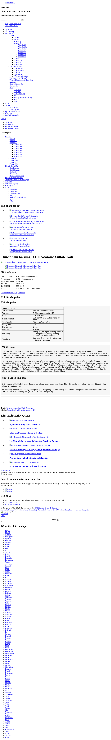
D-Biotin (17, 37)
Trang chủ (8, 29)
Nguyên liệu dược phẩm (55, 510)
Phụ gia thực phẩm (16, 66)
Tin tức (7, 105)
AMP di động (52, 508)
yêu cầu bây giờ (6, 485)
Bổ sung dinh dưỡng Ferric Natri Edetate (28, 466)
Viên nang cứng (19, 94)
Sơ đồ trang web (40, 508)
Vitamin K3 (18, 64)
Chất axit (17, 72)
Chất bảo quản (19, 70)
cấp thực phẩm (84, 510)
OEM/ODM (42, 510)
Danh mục (21, 293)
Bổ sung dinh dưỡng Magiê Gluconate (23, 218)
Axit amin (13, 82)
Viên (15, 101)
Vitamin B (17, 43)
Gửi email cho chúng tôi (9, 293)
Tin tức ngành (14, 109)
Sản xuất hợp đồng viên (18, 240)
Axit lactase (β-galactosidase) (19, 246)
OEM (11, 88)
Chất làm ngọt (19, 68)
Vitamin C (17, 59)
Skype (3, 516)
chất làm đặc (18, 74)
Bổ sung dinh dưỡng (21, 76)
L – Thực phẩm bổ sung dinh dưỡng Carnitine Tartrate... (35, 441)
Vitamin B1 (22, 45)
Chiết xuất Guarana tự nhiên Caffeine (26, 433)
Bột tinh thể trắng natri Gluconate (25, 424)
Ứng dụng (8, 113)
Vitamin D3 (18, 60)
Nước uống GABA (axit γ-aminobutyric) (21, 410)
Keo (15, 99)
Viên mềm (17, 90)
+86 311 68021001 (11, 502)
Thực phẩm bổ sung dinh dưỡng (26, 510)
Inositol (16, 39)
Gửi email (4, 514)
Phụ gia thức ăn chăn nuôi (18, 78)
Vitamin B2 (22, 49)
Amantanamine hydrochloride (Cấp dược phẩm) (26, 223)
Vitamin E (17, 62)
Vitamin (12, 35)
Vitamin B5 (22, 53)
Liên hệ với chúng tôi (12, 111)
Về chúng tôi (9, 31)
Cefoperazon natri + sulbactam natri (22, 235)
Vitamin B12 (22, 47)
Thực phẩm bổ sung (71, 510)
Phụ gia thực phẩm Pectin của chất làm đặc (29, 458)
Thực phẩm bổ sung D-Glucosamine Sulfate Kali (26, 212)
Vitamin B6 (22, 55)
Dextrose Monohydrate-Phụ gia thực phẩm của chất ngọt (35, 449)
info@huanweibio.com (13, 504)
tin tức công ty (14, 107)
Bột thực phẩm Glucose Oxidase (21, 252)
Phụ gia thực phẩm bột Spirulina (21, 229)
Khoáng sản (14, 86)
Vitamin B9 (22, 57)
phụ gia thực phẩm (7, 510)
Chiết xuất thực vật (16, 84)
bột (15, 96)
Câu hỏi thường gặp (12, 115)
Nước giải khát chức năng (23, 97)
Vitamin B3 (22, 51)
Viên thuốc (17, 92)
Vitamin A (17, 41)
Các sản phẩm (10, 33)
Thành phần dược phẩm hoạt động (21, 80)
